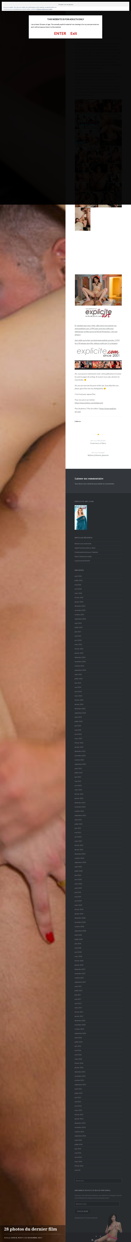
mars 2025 (78, 644)
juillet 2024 (78, 679)
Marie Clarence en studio (83, 556)
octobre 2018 (79, 926)
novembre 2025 (80, 610)
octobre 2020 (79, 858)
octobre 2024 (79, 666)
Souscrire (82, 1211)
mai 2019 (78, 897)
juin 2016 (78, 1046)
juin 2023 (78, 726)
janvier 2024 (79, 704)
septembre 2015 (80, 1084)
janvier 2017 (79, 1016)
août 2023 (78, 717)
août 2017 (78, 986)
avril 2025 (78, 640)
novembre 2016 (80, 1025)
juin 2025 (78, 632)
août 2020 (78, 867)
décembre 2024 (80, 657)
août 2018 (78, 935)
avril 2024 (78, 691)
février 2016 (79, 1063)
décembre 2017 (80, 969)
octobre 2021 (79, 811)
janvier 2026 (79, 602)
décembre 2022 (80, 751)
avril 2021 (78, 837)
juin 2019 (78, 892)
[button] (82, 219)
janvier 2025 (79, 653)
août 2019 (78, 888)
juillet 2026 (78, 580)
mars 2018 (78, 956)
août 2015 (78, 1089)
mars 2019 (78, 905)
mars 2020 (78, 884)
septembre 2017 (80, 982)
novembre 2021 (80, 807)
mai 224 (77, 1170)
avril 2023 (78, 734)
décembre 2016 (80, 1020)
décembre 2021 (80, 803)
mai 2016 (78, 1050)
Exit (73, 33)
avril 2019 (78, 901)
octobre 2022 (79, 760)
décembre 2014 (80, 1123)
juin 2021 (78, 828)
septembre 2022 (80, 764)
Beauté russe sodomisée (83, 543)
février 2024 (79, 700)
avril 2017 (78, 1003)
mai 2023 (78, 730)
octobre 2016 (79, 1029)
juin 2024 (78, 683)
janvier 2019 (79, 914)
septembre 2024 (80, 670)
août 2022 (78, 768)
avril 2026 (78, 589)
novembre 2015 (80, 1076)
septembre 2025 (80, 619)
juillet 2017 (78, 990)
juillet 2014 (78, 1144)
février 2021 (79, 845)
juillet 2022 (78, 773)
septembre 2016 (80, 1033)
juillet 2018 (78, 939)
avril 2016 (78, 1055)
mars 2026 (78, 593)
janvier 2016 (79, 1067)
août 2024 (78, 674)
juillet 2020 (78, 871)
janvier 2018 (79, 965)
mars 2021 (78, 841)
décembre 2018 (80, 918)
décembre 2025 (80, 606)
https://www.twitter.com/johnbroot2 (89, 403)
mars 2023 (78, 738)
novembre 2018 (80, 922)
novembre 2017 (80, 973)
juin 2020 (78, 875)
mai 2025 (78, 636)
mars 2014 (78, 1161)
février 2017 (79, 1012)
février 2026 (79, 597)
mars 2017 (78, 1008)
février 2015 (79, 1114)
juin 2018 (78, 943)
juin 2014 (78, 1149)
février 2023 (79, 743)
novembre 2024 (80, 661)
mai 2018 (78, 948)
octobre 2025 (79, 614)
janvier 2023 (79, 747)
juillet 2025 (78, 627)
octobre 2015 (79, 1080)
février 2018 (79, 961)
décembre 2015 (80, 1072)
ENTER (60, 33)
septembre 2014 (80, 1136)
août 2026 (78, 576)
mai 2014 (78, 1153)
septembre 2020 (80, 862)
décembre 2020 (80, 854)
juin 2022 (78, 777)
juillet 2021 (78, 824)
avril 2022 (78, 785)
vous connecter (88, 484)
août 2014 (78, 1140)
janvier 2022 (79, 798)
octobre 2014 (79, 1132)
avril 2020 (78, 879)
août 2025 (78, 623)
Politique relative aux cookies (44, 9)
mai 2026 (78, 585)
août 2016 (78, 1038)
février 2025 (79, 649)
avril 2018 (78, 952)
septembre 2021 (80, 815)
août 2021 (78, 820)
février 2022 (79, 794)
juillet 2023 (78, 721)
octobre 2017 (79, 978)
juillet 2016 (78, 1042)
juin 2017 (78, 995)
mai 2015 (78, 1102)
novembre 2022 (80, 755)
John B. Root (17, 1238)
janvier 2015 (79, 1119)
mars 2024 (78, 696)
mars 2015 (78, 1110)
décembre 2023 (80, 708)
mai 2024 (78, 687)
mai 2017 (78, 999)
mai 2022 (78, 781)
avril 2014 (78, 1157)
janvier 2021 (79, 849)
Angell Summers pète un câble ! (85, 548)
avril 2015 (78, 1106)
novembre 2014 (80, 1127)
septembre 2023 (80, 713)
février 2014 (79, 1166)
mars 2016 (78, 1059)
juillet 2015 (78, 1093)
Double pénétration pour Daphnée (86, 552)
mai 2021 (78, 832)
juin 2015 (78, 1097)
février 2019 (79, 909)
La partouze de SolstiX (82, 561)
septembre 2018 (80, 931)
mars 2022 (78, 790)
